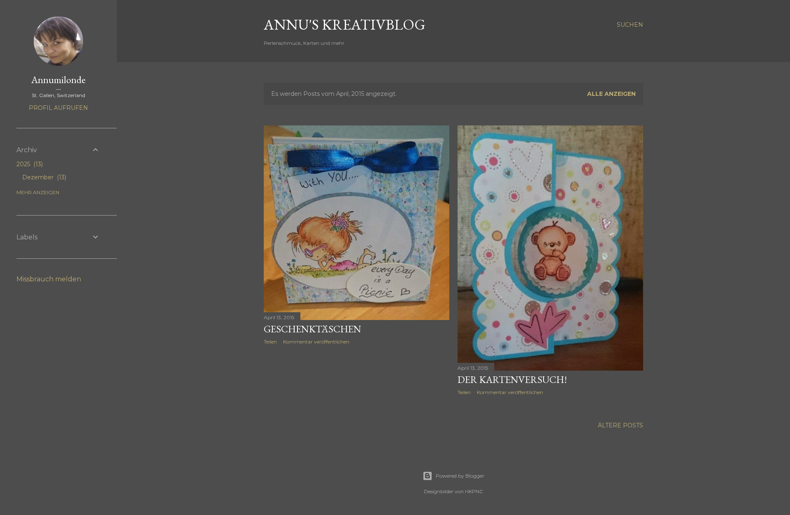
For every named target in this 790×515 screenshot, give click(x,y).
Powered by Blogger (460, 476)
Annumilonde (58, 79)
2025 (28, 164)
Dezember (43, 177)
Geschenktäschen (312, 328)
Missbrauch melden (48, 279)
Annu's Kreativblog (344, 24)
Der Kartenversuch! (512, 379)
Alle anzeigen (611, 93)
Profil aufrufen (58, 107)
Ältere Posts (620, 425)
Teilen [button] (270, 342)
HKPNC (474, 491)
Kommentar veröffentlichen (316, 342)
